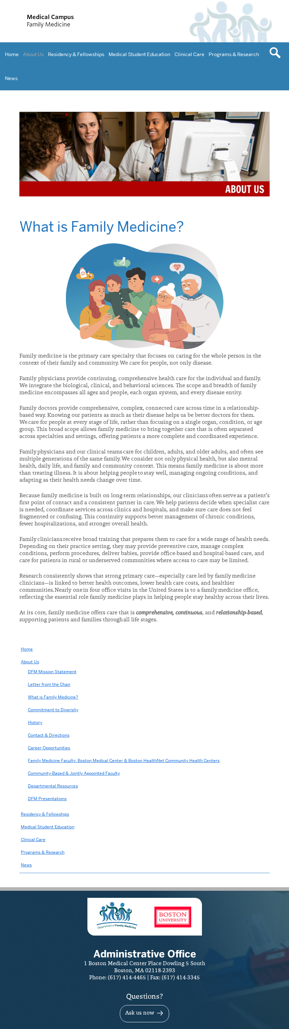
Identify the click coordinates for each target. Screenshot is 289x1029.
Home (12, 54)
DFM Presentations (47, 798)
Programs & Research (234, 54)
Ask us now (139, 1013)
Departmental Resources (53, 786)
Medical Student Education (139, 54)
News (11, 78)
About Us (33, 54)
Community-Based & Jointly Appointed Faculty (74, 773)
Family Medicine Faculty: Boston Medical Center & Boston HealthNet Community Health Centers (124, 760)
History (35, 722)
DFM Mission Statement (52, 671)
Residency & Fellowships (76, 54)
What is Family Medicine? (53, 697)
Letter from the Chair (49, 684)
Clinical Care (189, 54)
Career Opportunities (49, 747)
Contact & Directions (48, 735)
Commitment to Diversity (53, 709)
